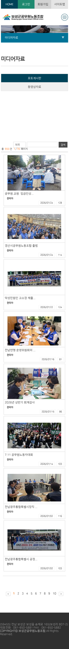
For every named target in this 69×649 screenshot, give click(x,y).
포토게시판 (34, 78)
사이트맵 (59, 4)
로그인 (26, 4)
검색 (63, 144)
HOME (9, 4)
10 (54, 593)
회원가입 (43, 4)
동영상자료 (34, 87)
